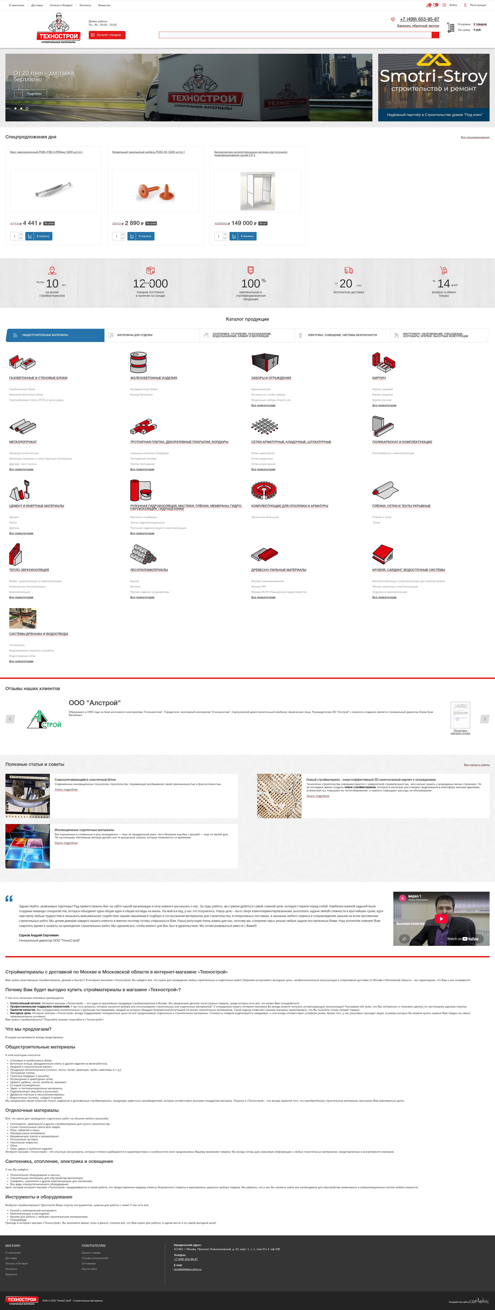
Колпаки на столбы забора (268, 394)
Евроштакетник (261, 389)
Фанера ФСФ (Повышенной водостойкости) (279, 591)
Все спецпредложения (475, 137)
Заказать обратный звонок (418, 26)
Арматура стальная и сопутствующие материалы (40, 458)
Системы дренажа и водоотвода (38, 634)
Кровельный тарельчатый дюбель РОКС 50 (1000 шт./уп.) (148, 151)
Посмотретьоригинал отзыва (460, 732)
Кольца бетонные (141, 394)
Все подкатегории (263, 405)
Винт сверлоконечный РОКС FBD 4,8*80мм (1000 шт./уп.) (46, 151)
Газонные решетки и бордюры (149, 453)
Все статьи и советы (477, 764)
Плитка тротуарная (142, 463)
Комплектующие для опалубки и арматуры (289, 506)
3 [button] (27, 108)
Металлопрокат (23, 442)
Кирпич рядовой (382, 394)
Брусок (134, 581)
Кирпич (379, 378)
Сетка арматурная (263, 453)
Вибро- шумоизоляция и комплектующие (35, 581)
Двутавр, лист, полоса (23, 463)
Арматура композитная (24, 453)
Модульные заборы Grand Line (271, 399)
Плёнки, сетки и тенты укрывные (401, 506)
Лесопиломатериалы (149, 570)
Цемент (14, 517)
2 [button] (21, 108)
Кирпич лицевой (382, 389)
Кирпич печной (381, 399)
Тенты (376, 522)
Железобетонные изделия (153, 378)
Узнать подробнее (66, 789)
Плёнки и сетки (382, 517)
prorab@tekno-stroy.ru (187, 1269)
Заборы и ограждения (271, 378)
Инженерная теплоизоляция (27, 586)
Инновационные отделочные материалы (84, 830)
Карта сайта (89, 1268)
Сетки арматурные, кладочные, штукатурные (291, 442)
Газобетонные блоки (22, 389)
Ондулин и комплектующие (389, 591)
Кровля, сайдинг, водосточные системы (408, 570)
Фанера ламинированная (267, 581)
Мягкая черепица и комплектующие (395, 586)
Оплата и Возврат (61, 5)
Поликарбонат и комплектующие (402, 442)
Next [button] (485, 719)
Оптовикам (89, 1263)
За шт (262, 223)
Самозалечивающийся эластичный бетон (85, 780)
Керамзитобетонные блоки (26, 394)
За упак (49, 223)
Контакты (85, 5)
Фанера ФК (258, 586)
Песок (13, 522)
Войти (453, 5)
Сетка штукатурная (263, 463)
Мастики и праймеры (143, 517)
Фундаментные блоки (144, 389)
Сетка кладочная (262, 458)
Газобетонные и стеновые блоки (38, 378)
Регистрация (478, 5)
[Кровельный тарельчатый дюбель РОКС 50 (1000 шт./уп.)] (155, 191)
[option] (188, 87)
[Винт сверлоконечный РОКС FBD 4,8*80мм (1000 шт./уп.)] (53, 191)
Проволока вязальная (265, 517)
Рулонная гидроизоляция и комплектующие (158, 527)
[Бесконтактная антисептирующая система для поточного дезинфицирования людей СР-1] (257, 191)
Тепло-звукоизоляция (29, 570)
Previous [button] (10, 719)
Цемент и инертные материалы (36, 506)
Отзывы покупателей (95, 1258)
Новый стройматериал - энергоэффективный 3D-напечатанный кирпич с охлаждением (371, 780)
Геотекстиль (17, 645)
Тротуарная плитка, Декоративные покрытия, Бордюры (179, 442)
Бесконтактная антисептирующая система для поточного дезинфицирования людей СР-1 (250, 153)
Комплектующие (19, 591)
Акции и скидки (91, 1252)
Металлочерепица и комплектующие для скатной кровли (408, 581)
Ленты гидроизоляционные (147, 522)
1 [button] (15, 108)
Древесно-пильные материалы (278, 570)
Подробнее (34, 101)
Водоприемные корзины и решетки (31, 650)
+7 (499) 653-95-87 (419, 19)
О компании (16, 5)
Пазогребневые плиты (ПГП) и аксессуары (36, 399)
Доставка (37, 5)
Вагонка (135, 586)
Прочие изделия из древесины (149, 591)
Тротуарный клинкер (143, 458)
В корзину (43, 236)
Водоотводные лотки (22, 655)
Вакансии (104, 5)
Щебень (14, 527)
